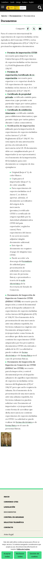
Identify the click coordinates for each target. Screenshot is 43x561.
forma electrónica (24, 422)
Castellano (4, 2)
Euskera (24, 2)
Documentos (15, 16)
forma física (26, 355)
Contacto (8, 527)
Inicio (4, 16)
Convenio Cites (11, 502)
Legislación (9, 507)
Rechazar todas (20, 555)
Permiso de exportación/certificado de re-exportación (20, 75)
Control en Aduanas (14, 517)
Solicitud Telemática (14, 522)
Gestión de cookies (34, 555)
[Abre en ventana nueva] (28, 29)
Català (12, 2)
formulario (27, 261)
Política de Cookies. (23, 549)
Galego (18, 2)
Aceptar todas (7, 555)
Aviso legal (8, 534)
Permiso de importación (22, 52)
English (31, 2)
